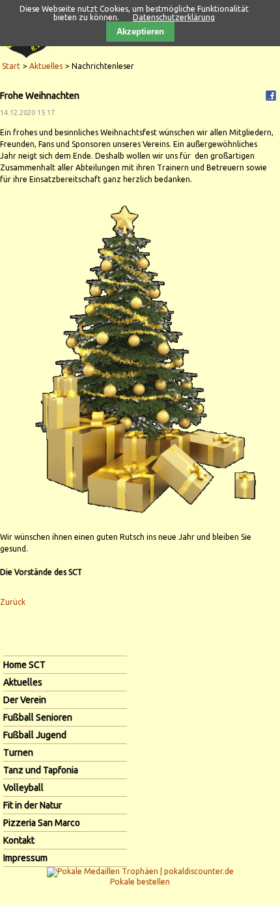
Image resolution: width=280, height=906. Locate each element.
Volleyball (23, 787)
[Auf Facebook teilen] (271, 94)
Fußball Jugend (34, 735)
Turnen (18, 752)
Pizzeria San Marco (41, 823)
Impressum (25, 858)
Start (11, 66)
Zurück (12, 602)
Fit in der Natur (32, 805)
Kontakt (19, 840)
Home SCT (24, 665)
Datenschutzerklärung (174, 17)
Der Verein (24, 700)
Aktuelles (46, 66)
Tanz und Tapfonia (40, 770)
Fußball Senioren (37, 717)
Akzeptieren (140, 31)
